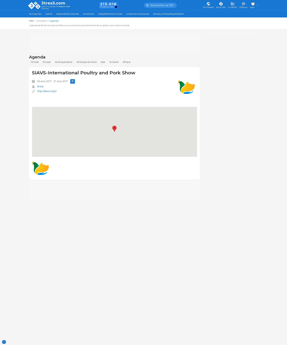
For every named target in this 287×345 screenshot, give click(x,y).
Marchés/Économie (67, 14)
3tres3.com (53, 3)
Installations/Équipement (168, 14)
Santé (49, 14)
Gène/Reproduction (110, 14)
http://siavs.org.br (47, 91)
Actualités (35, 14)
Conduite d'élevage (137, 14)
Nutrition (88, 14)
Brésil (40, 86)
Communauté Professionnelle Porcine (55, 7)
